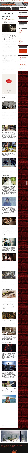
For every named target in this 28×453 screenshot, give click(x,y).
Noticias (1, 0)
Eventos (5, 1)
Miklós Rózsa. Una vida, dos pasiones (13, 426)
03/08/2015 (9, 19)
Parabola (14, 450)
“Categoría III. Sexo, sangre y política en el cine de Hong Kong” (22, 58)
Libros (9, 0)
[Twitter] (27, 183)
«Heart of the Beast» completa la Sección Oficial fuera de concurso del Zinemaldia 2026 (23, 61)
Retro (7, 1)
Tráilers (4, 0)
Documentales (19, 0)
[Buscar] (26, 14)
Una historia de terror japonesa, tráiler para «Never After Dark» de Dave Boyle (23, 69)
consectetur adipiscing (14, 448)
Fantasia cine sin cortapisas (7, 4)
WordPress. (17, 450)
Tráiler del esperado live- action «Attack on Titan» (4, 426)
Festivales (7, 0)
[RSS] (27, 184)
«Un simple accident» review (23, 63)
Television (23, 0)
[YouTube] (27, 182)
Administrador (5, 19)
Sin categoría (21, 41)
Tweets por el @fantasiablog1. (23, 19)
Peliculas (12, 0)
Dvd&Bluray (1, 1)
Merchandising (11, 1)
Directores (15, 0)
